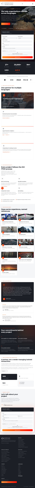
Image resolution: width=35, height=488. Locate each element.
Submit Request (17, 57)
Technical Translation (21, 439)
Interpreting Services (21, 445)
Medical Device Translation (5, 457)
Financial (7, 134)
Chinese (19, 473)
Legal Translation (20, 440)
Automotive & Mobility (21, 457)
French (19, 468)
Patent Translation (4, 456)
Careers (2, 475)
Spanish (19, 470)
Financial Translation (21, 444)
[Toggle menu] (33, 4)
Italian (19, 469)
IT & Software (20, 456)
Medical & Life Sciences (21, 443)
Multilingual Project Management (8, 106)
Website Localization (4, 461)
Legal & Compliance (21, 452)
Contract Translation (4, 453)
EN (22, 3)
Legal (3, 134)
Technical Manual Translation (5, 452)
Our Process (3, 473)
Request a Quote (5, 23)
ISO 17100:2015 (3, 470)
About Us (2, 465)
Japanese (19, 474)
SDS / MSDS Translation (4, 451)
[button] (17, 53)
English (19, 465)
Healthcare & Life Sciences (22, 453)
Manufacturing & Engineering (22, 451)
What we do (14, 23)
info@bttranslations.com (30, 0)
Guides (2, 474)
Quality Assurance (4, 469)
